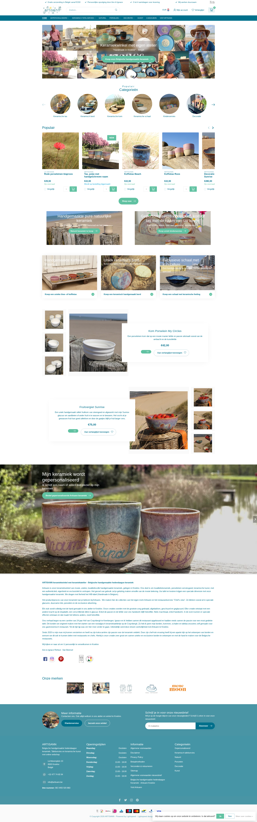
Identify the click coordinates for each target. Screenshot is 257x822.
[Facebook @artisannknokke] (45, 659)
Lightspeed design (145, 816)
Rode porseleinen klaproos (58, 174)
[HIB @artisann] (81, 659)
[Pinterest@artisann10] (61, 659)
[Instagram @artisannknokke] (52, 659)
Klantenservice (72, 723)
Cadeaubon (151, 18)
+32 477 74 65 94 (55, 774)
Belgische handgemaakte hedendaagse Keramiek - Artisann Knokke (148, 781)
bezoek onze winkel (97, 723)
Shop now (127, 201)
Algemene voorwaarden (141, 748)
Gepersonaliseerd (58, 18)
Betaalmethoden (138, 762)
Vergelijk (50, 189)
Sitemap (134, 771)
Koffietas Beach (132, 174)
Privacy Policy (137, 757)
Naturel (102, 18)
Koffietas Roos (172, 174)
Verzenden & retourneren (141, 766)
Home (44, 18)
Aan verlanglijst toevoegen (169, 353)
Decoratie (128, 18)
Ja (220, 816)
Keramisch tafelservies (83, 18)
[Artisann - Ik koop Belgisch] (89, 659)
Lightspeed (131, 816)
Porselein (114, 18)
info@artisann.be (55, 782)
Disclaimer (135, 753)
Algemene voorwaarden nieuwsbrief (146, 775)
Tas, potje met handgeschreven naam (96, 175)
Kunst (140, 18)
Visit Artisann (166, 18)
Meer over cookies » (244, 816)
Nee (230, 816)
